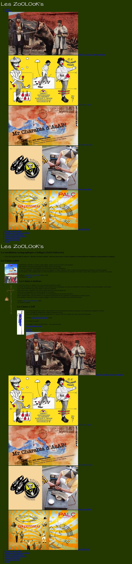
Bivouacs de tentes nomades (13, 231)
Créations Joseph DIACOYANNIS (15, 236)
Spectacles (8, 11)
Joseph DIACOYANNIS (32, 275)
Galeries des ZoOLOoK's (12, 238)
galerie (30, 277)
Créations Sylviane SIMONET (14, 234)
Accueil (7, 9)
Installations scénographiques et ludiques (17, 233)
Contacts (7, 241)
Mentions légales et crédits (34, 326)
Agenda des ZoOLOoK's (12, 240)
